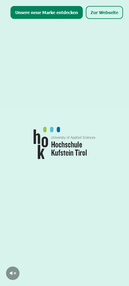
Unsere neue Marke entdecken (46, 12)
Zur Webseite (104, 12)
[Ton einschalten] (13, 273)
